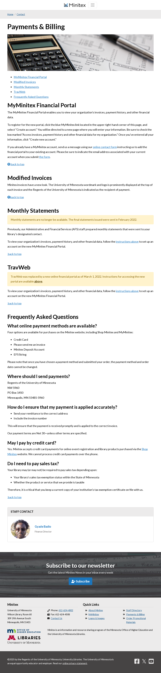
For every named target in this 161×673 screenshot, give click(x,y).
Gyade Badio (43, 526)
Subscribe (82, 581)
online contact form (105, 147)
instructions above (127, 241)
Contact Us (56, 618)
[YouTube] (151, 661)
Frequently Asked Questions (31, 96)
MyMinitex (94, 614)
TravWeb (19, 91)
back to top (17, 164)
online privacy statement (74, 663)
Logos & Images (97, 618)
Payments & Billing (135, 614)
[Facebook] (136, 661)
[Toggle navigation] (92, 5)
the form (44, 157)
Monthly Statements (26, 87)
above (38, 281)
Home (10, 14)
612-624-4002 (66, 610)
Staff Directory (134, 610)
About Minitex (96, 610)
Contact (21, 14)
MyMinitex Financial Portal (30, 77)
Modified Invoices (25, 82)
